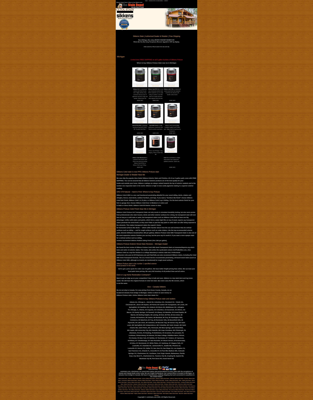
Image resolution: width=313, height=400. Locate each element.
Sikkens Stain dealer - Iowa (137, 382)
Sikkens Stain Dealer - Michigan (161, 384)
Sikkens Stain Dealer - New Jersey (126, 387)
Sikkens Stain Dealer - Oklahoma (138, 389)
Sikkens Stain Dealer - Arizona (139, 378)
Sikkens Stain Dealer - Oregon (152, 389)
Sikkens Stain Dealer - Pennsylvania (167, 389)
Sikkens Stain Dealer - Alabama (125, 378)
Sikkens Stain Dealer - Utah (180, 391)
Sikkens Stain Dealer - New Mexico (141, 387)
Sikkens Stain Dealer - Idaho (175, 380)
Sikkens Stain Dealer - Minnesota (176, 384)
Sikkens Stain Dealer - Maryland (130, 384)
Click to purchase (139, 85)
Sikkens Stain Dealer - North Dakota (187, 387)
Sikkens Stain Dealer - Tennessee (154, 391)
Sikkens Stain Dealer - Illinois (188, 380)
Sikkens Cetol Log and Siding (156, 0)
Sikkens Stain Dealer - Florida (148, 380)
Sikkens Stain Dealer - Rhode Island (183, 389)
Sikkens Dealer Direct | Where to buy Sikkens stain (129, 2)
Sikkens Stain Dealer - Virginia (131, 393)
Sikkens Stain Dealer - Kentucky (164, 382)
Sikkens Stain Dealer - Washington (145, 393)
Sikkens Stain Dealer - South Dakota (138, 391)
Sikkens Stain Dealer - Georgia (161, 380)
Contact (166, 0)
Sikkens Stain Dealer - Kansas (150, 382)
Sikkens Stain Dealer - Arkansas (153, 378)
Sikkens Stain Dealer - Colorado (181, 378)
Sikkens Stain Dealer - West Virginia (161, 393)
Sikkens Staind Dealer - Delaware (135, 380)
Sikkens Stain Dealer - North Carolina (171, 387)
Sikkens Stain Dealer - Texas (168, 391)
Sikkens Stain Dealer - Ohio (125, 389)
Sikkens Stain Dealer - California (167, 378)
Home (146, 0)
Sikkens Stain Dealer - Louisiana (178, 382)
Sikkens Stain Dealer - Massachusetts (146, 384)
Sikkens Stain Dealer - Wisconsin (176, 393)
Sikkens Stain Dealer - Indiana (124, 382)
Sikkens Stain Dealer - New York (156, 387)
